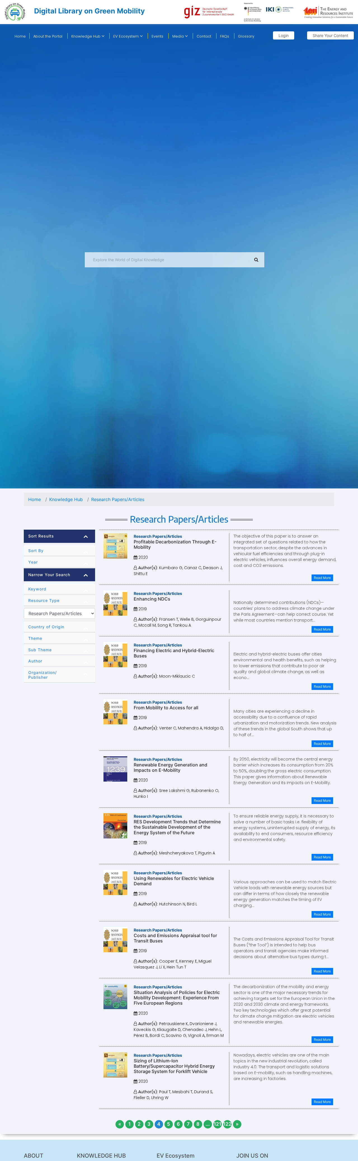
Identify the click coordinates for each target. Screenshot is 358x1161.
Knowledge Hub (86, 36)
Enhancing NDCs (152, 599)
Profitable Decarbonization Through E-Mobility (175, 544)
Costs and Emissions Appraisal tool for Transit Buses (175, 938)
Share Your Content (330, 35)
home (20, 36)
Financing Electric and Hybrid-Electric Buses (174, 653)
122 (227, 1124)
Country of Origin (46, 626)
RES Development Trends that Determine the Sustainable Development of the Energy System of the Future (177, 827)
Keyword (37, 589)
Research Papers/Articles (117, 499)
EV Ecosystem (126, 36)
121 (217, 1124)
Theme (35, 638)
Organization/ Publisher (42, 675)
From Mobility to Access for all (166, 707)
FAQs (224, 36)
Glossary (246, 36)
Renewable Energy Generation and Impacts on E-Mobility (170, 767)
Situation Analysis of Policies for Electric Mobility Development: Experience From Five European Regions (177, 997)
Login (284, 35)
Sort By (36, 550)
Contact (204, 36)
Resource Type (44, 600)
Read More (322, 578)
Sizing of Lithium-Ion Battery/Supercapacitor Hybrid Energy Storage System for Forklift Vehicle (174, 1066)
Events (157, 36)
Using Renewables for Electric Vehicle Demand (174, 880)
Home (34, 499)
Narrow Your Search (49, 574)
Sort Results (41, 536)
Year (33, 562)
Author (35, 661)
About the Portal (47, 36)
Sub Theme (40, 649)
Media (178, 36)
